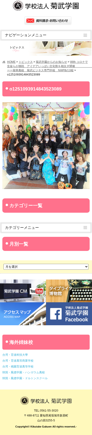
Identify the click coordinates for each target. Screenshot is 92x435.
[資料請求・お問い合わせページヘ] (47, 20)
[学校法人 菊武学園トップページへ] (46, 398)
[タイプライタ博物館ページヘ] (69, 281)
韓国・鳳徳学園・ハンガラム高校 (23, 372)
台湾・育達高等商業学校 (17, 360)
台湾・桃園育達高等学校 (17, 366)
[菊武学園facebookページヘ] (69, 304)
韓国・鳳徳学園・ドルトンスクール (25, 378)
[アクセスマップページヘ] (23, 304)
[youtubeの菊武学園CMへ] (23, 281)
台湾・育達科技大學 (15, 354)
